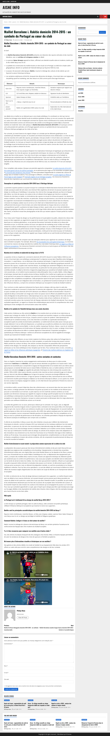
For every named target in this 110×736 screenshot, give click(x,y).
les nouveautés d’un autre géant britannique (50, 242)
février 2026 (81, 97)
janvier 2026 (81, 100)
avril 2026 (80, 93)
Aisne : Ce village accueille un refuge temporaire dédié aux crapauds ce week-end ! (39, 705)
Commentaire (8, 644)
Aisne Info (11, 7)
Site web (6, 679)
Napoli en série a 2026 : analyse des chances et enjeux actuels (61, 704)
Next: (57, 627)
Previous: (21, 627)
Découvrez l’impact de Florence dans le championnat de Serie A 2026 (92, 724)
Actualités (7, 27)
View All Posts (22, 617)
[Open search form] (97, 16)
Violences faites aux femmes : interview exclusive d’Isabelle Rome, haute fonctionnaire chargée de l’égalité (90, 70)
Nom (6, 666)
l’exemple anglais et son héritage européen (38, 177)
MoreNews (60, 734)
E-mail (6, 672)
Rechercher (82, 28)
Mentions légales (7, 16)
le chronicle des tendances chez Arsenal (17, 172)
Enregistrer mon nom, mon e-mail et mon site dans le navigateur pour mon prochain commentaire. (34, 686)
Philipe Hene (8, 40)
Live (105, 16)
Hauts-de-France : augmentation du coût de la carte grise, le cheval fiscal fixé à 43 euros (15, 705)
